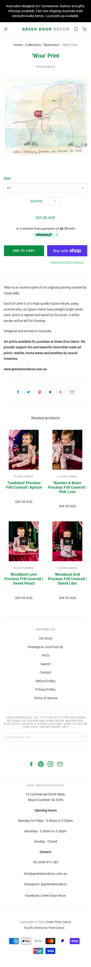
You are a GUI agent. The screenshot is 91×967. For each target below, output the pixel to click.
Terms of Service (45, 698)
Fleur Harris (24, 476)
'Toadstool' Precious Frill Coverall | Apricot (24, 485)
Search (46, 664)
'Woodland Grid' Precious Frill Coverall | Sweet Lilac (67, 579)
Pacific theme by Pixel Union (44, 928)
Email (72, 392)
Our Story (45, 638)
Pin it (39, 392)
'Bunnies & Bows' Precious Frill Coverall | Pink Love (67, 487)
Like (18, 392)
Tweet (28, 392)
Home (18, 45)
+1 (60, 392)
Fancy (50, 392)
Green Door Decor (58, 922)
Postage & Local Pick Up (45, 647)
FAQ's (45, 655)
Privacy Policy (45, 689)
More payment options (67, 262)
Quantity (36, 201)
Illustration (51, 45)
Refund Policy (46, 681)
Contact (45, 672)
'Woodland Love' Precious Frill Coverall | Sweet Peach (23, 579)
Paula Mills (45, 66)
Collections (33, 45)
